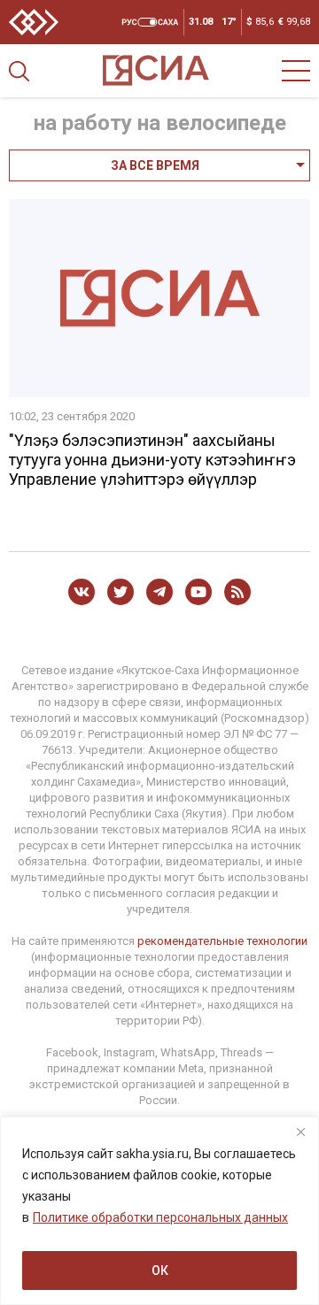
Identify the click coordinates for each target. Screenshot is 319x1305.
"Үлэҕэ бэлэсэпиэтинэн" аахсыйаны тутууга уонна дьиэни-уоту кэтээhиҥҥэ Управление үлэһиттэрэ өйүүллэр (152, 459)
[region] (159, 1211)
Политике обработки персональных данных (160, 1217)
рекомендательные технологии (222, 941)
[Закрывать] (300, 1131)
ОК (160, 1270)
